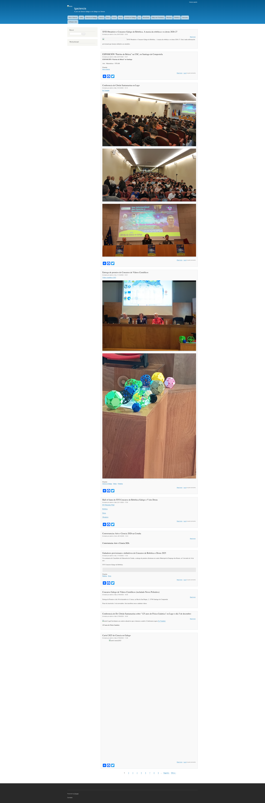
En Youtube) (162, 621)
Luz (139, 17)
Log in (185, 73)
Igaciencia (80, 8)
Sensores (185, 17)
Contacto (70, 797)
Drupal (76, 793)
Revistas (169, 17)
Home (120, 17)
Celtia (81, 17)
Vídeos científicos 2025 (109, 277)
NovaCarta (146, 17)
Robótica (177, 17)
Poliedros (120, 483)
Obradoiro (105, 517)
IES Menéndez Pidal (108, 505)
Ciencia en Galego (91, 17)
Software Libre (73, 22)
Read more (193, 37)
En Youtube (105, 90)
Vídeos (115, 483)
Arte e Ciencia (73, 17)
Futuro (114, 17)
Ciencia (101, 17)
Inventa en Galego (130, 17)
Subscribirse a (101, 778)
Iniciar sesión (193, 2)
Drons (108, 17)
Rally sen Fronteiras (158, 17)
